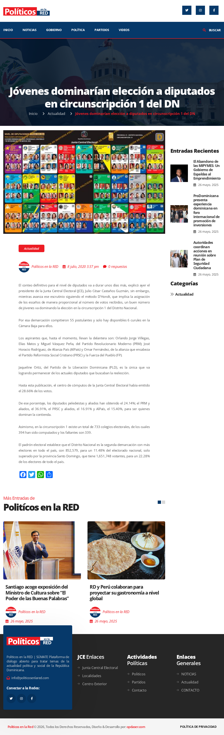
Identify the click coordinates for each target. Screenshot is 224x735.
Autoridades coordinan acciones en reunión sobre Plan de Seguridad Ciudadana (204, 255)
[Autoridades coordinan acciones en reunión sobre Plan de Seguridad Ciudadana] (179, 259)
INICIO (8, 30)
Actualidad (56, 113)
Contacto (139, 690)
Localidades (91, 675)
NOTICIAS (29, 30)
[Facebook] (214, 10)
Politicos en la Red (20, 727)
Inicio (33, 113)
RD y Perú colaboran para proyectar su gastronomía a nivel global (124, 592)
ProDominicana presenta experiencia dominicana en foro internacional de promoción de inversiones (206, 210)
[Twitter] (186, 10)
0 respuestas (117, 266)
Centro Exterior (94, 683)
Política (78, 30)
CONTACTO (190, 690)
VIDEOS (124, 30)
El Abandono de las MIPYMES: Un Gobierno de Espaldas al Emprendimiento (207, 170)
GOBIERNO (53, 30)
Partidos (138, 682)
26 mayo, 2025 (208, 185)
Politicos (138, 674)
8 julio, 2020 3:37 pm (83, 266)
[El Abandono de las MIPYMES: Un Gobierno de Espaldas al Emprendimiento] (179, 173)
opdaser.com (136, 727)
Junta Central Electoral (100, 667)
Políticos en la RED (45, 266)
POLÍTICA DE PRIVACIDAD (198, 727)
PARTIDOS (101, 30)
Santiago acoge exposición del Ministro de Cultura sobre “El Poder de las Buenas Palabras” (37, 592)
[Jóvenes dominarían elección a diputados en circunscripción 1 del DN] (84, 181)
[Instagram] (200, 10)
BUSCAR (214, 30)
